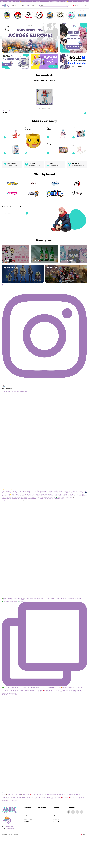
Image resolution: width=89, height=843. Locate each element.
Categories (14, 5)
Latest (36, 80)
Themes (21, 5)
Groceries (26, 811)
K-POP (25, 823)
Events (25, 817)
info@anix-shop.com (10, 828)
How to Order (41, 811)
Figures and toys (28, 819)
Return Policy (41, 813)
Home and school (28, 813)
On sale (52, 80)
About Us (55, 811)
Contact (33, 5)
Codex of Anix (56, 813)
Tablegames (27, 815)
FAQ (39, 815)
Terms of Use (56, 817)
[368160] (85, 113)
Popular (44, 80)
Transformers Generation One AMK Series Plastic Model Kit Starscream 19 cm (44, 106)
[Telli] (27, 213)
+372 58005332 (9, 826)
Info (27, 5)
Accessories (26, 821)
